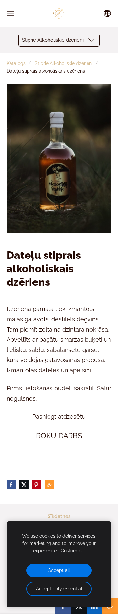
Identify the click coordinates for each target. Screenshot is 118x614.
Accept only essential (59, 588)
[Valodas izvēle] (107, 13)
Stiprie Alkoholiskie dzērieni (64, 63)
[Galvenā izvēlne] (11, 13)
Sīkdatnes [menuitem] (59, 516)
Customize (72, 550)
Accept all (59, 570)
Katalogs (16, 63)
